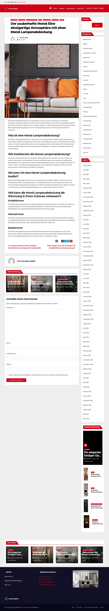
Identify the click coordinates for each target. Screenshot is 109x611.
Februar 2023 (87, 351)
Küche (85, 89)
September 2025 (88, 210)
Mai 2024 (86, 283)
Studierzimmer (87, 130)
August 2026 (87, 165)
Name (8, 343)
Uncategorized (87, 139)
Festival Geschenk (89, 62)
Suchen (86, 19)
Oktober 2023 (87, 314)
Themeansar (35, 607)
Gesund (89, 8)
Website (8, 364)
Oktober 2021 (87, 405)
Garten (85, 66)
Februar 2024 (87, 296)
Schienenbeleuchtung (90, 116)
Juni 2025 (86, 224)
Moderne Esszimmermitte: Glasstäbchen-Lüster (98, 524)
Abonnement (9, 576)
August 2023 (87, 323)
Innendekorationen (89, 84)
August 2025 (87, 215)
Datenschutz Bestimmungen (13, 580)
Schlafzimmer (46, 19)
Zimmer (62, 8)
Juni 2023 (86, 332)
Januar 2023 (87, 355)
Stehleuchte (87, 125)
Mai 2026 (86, 174)
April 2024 (86, 287)
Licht (55, 8)
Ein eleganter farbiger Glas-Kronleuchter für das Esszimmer (16, 555)
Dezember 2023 (88, 305)
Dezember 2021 (88, 400)
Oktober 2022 (87, 369)
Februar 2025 (87, 242)
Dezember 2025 (88, 197)
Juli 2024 (86, 274)
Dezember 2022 (88, 360)
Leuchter (86, 93)
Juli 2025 (86, 219)
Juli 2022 (86, 378)
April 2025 (86, 233)
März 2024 (86, 292)
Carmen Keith (24, 37)
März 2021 (86, 418)
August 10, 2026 (39, 557)
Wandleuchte (87, 143)
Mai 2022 (86, 382)
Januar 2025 (87, 247)
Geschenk (80, 8)
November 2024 (88, 256)
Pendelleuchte (87, 107)
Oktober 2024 (87, 260)
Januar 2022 (87, 396)
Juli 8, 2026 (87, 557)
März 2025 (86, 238)
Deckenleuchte (87, 48)
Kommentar (10, 307)
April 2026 (86, 179)
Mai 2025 (86, 228)
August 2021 (87, 409)
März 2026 (86, 183)
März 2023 (86, 346)
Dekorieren (71, 8)
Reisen (101, 8)
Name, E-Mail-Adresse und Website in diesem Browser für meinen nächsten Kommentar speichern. (38, 375)
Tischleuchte (87, 134)
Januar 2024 (87, 301)
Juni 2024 (86, 278)
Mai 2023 (86, 337)
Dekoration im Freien (32, 19)
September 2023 (88, 319)
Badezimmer (22, 19)
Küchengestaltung (44, 579)
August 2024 (87, 269)
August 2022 (87, 373)
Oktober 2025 (87, 206)
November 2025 (88, 201)
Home (73, 607)
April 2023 (86, 342)
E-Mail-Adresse (11, 353)
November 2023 (88, 310)
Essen (95, 8)
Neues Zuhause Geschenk (91, 102)
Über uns (7, 585)
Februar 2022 (87, 391)
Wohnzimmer (55, 19)
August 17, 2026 (91, 458)
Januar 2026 (87, 192)
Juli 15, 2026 (63, 557)
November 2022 (88, 364)
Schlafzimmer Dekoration (46, 582)
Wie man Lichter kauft (45, 577)
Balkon (85, 44)
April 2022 (86, 387)
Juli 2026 (86, 170)
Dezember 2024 (88, 251)
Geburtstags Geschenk (90, 71)
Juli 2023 (86, 328)
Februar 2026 (87, 188)
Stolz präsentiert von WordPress (13, 607)
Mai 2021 (86, 414)
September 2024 (88, 265)
